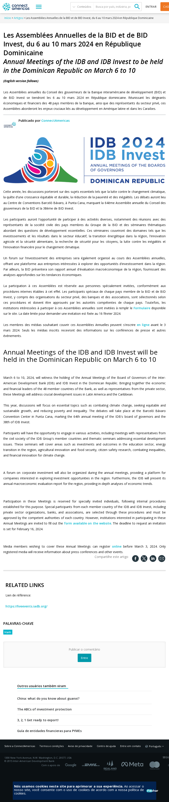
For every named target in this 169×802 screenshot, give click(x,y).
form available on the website (87, 523)
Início (7, 18)
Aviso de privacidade (80, 746)
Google (71, 763)
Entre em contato (130, 746)
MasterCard (158, 765)
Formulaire (142, 308)
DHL (91, 763)
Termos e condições (51, 746)
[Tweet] (144, 558)
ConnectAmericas (55, 120)
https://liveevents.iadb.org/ (26, 606)
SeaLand (110, 765)
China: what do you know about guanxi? (48, 699)
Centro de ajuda (106, 746)
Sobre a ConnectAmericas (19, 746)
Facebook (133, 763)
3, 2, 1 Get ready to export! (38, 720)
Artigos (18, 18)
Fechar (149, 790)
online (117, 546)
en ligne (143, 325)
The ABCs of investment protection (44, 709)
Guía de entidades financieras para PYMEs (49, 731)
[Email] (161, 558)
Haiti (7, 632)
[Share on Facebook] (135, 558)
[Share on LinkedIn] (152, 558)
